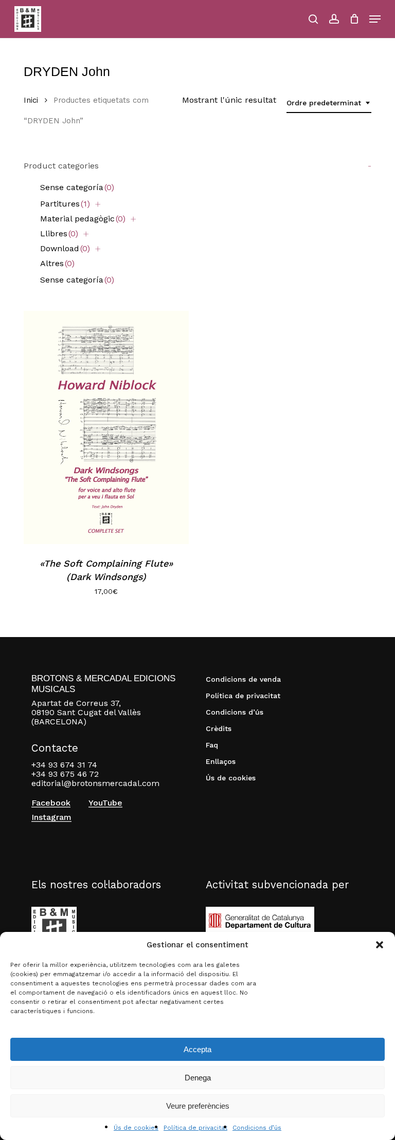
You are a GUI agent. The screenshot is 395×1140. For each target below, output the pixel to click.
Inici (31, 100)
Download (65, 248)
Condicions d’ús (256, 1127)
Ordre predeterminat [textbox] (323, 103)
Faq (212, 745)
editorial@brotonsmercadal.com (95, 783)
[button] (379, 945)
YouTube (105, 803)
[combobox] (328, 103)
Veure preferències (197, 1105)
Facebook (50, 803)
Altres (57, 263)
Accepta (197, 1049)
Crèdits (218, 728)
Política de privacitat (195, 1127)
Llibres (59, 233)
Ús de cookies (136, 1127)
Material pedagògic (82, 218)
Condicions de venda (243, 679)
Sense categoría (77, 187)
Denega (198, 1077)
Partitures (65, 204)
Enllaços (221, 761)
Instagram (51, 817)
